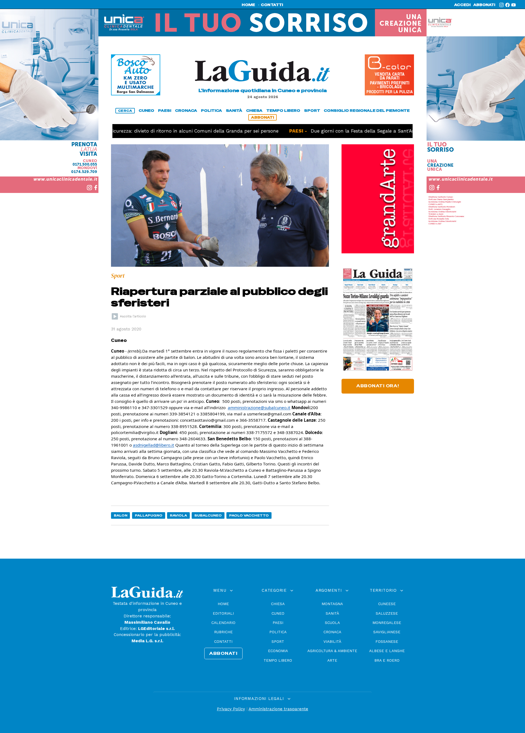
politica (211, 110)
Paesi (278, 622)
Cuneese (387, 604)
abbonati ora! (377, 386)
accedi (462, 5)
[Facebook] (507, 5)
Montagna (332, 604)
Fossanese (386, 641)
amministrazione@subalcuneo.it (259, 407)
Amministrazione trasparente (278, 708)
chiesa (254, 110)
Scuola (332, 622)
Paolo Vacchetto (249, 515)
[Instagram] (501, 5)
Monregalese (386, 622)
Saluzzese (387, 613)
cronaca (186, 110)
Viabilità (332, 641)
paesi (164, 110)
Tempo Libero (278, 660)
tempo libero (283, 110)
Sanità (332, 613)
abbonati (484, 5)
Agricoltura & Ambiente (332, 651)
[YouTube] (513, 5)
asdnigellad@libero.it (153, 445)
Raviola (178, 515)
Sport (278, 641)
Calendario (223, 622)
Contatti (223, 641)
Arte (332, 660)
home (248, 5)
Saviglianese (386, 632)
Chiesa (278, 604)
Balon (120, 515)
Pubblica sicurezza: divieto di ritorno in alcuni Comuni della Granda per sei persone (158, 131)
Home (223, 604)
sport (312, 110)
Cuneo (278, 613)
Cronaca (332, 632)
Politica (278, 632)
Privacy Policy (231, 708)
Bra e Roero (386, 660)
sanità (234, 110)
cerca (125, 111)
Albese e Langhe (387, 651)
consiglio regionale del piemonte (367, 110)
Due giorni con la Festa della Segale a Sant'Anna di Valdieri (356, 131)
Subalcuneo (208, 515)
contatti (272, 5)
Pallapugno (148, 515)
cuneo (146, 110)
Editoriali (223, 613)
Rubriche (223, 632)
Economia (278, 651)
